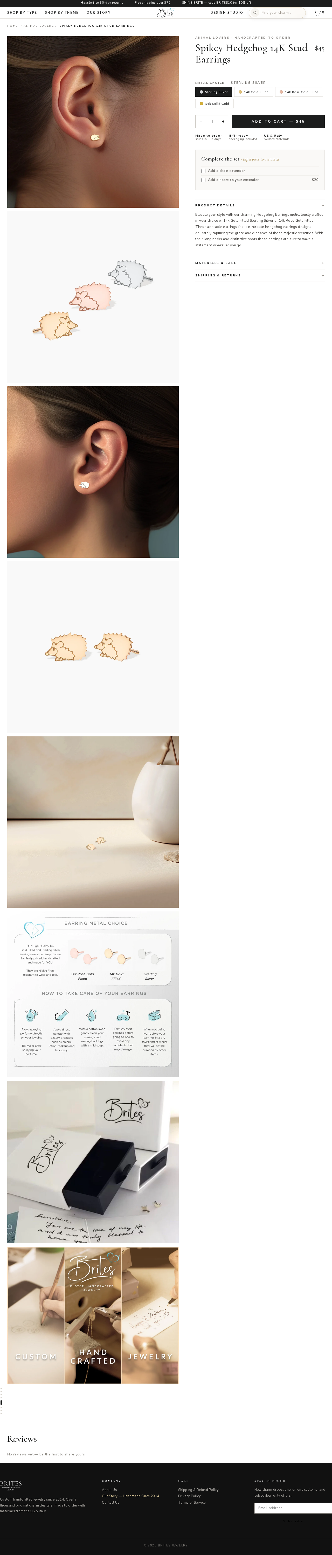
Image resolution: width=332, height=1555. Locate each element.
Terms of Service (192, 1502)
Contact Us (111, 1502)
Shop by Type (22, 13)
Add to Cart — (278, 121)
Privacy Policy (189, 1496)
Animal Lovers (39, 26)
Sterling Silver (216, 92)
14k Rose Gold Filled (302, 92)
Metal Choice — (230, 83)
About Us (109, 1490)
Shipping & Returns (218, 275)
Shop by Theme (62, 13)
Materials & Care (216, 263)
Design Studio (227, 13)
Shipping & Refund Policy (198, 1490)
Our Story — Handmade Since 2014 (130, 1496)
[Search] (255, 12)
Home (12, 26)
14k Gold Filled (256, 92)
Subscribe (293, 1521)
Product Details (215, 205)
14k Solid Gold (217, 104)
